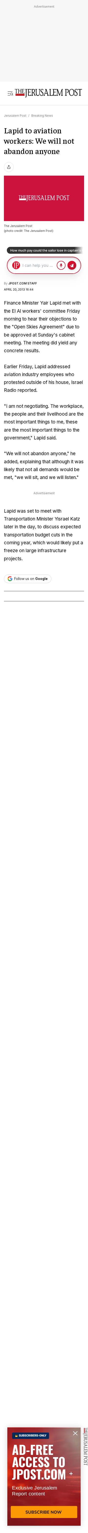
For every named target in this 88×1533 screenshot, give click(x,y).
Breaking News (42, 115)
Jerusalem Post (15, 115)
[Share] (9, 167)
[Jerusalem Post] (48, 93)
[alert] (44, 1476)
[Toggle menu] (10, 93)
